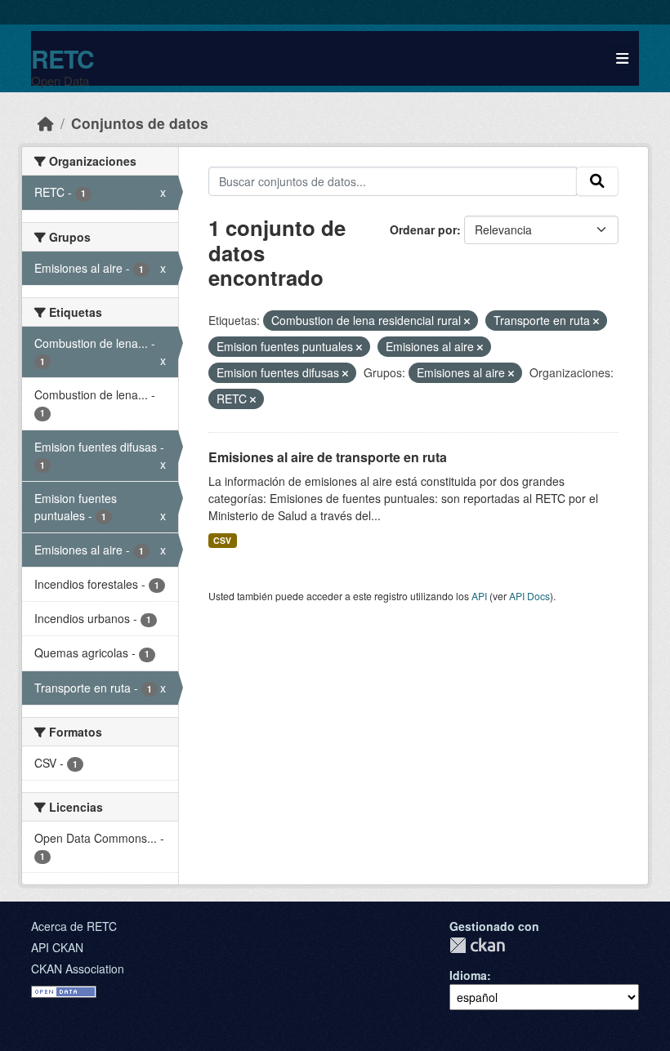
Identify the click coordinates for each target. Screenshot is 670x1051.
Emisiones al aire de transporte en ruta (327, 457)
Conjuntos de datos (139, 123)
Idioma (468, 975)
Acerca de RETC (74, 926)
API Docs (529, 596)
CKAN (477, 945)
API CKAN (57, 947)
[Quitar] (467, 320)
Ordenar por (423, 229)
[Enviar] (597, 181)
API (479, 596)
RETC (62, 58)
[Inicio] (46, 123)
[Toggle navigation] (622, 58)
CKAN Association (77, 968)
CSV (222, 540)
